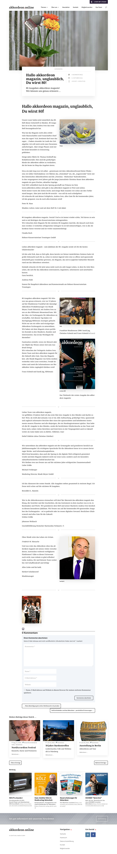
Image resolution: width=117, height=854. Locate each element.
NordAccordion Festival (24, 747)
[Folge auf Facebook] (93, 834)
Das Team (99, 7)
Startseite (63, 834)
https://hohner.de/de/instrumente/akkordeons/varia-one (96, 804)
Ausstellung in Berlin (90, 745)
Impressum (63, 838)
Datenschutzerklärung (67, 841)
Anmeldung (102, 819)
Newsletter (66, 7)
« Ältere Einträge (15, 763)
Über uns (54, 7)
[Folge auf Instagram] (87, 834)
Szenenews (58, 69)
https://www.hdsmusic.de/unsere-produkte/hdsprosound (20, 804)
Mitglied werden (87, 7)
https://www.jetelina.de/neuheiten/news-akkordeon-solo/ (71, 804)
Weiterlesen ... (16, 754)
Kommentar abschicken (84, 698)
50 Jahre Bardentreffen (57, 745)
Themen (43, 7)
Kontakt (75, 7)
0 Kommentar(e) (77, 75)
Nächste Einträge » (101, 763)
